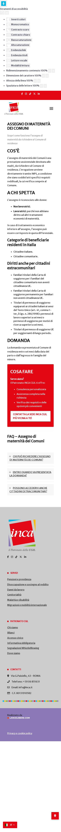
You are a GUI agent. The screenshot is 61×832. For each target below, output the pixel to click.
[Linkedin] (39, 93)
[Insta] (26, 93)
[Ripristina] (2, 13)
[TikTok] (30, 93)
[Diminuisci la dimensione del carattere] (43, 76)
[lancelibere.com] (30, 718)
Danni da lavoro (15, 589)
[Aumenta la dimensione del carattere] (47, 76)
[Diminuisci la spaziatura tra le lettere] (41, 86)
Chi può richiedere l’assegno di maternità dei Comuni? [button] (29, 458)
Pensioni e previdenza (19, 579)
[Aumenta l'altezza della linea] (39, 81)
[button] (51, 108)
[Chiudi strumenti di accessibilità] (7, 13)
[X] (34, 93)
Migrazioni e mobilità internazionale (27, 605)
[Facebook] (22, 93)
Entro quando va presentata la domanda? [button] (30, 474)
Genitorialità (14, 594)
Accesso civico (15, 637)
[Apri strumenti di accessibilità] (3, 3)
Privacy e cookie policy (19, 733)
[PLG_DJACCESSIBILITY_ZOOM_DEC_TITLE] (49, 71)
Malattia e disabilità (18, 599)
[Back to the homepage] (14, 108)
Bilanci (11, 632)
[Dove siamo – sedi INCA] (55, 815)
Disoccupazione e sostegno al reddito (28, 584)
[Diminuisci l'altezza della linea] (35, 81)
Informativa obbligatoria (21, 643)
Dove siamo (13, 653)
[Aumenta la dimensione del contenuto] (53, 71)
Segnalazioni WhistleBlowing (23, 648)
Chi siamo (12, 627)
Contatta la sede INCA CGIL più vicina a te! (30, 416)
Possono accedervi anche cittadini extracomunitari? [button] (28, 489)
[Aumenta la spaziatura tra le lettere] (45, 86)
